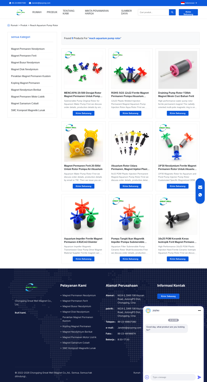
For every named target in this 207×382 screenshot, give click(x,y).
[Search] (172, 12)
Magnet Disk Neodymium (24, 69)
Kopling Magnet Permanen (25, 83)
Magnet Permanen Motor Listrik (28, 96)
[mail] (200, 187)
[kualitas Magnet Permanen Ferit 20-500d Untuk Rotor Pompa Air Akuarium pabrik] (83, 143)
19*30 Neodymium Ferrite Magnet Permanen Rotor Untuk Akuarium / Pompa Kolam (177, 169)
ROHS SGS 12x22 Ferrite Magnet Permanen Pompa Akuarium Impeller (130, 96)
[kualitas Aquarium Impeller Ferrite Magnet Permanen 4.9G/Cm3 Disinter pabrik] (83, 216)
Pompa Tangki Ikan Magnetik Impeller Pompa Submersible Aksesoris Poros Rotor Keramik (129, 242)
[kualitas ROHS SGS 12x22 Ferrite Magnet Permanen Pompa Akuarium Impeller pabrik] (130, 70)
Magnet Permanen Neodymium (28, 49)
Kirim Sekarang (188, 13)
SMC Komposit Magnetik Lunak (28, 110)
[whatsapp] (200, 195)
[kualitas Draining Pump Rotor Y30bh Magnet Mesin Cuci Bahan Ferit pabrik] (177, 70)
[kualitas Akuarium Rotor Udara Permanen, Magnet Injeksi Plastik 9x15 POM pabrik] (130, 143)
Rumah (37, 12)
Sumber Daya (126, 12)
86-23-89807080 (127, 321)
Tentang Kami (68, 12)
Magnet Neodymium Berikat (26, 90)
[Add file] (147, 377)
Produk (52, 12)
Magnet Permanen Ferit (23, 55)
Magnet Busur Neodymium (25, 62)
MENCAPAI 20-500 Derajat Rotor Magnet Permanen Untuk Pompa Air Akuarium (82, 96)
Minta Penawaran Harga (97, 12)
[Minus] (199, 310)
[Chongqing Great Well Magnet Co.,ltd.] (20, 12)
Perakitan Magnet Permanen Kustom (30, 76)
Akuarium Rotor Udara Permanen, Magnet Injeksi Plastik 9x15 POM (130, 169)
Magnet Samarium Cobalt (24, 103)
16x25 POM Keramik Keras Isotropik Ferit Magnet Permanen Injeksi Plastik (177, 242)
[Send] (199, 377)
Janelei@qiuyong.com (41, 3)
